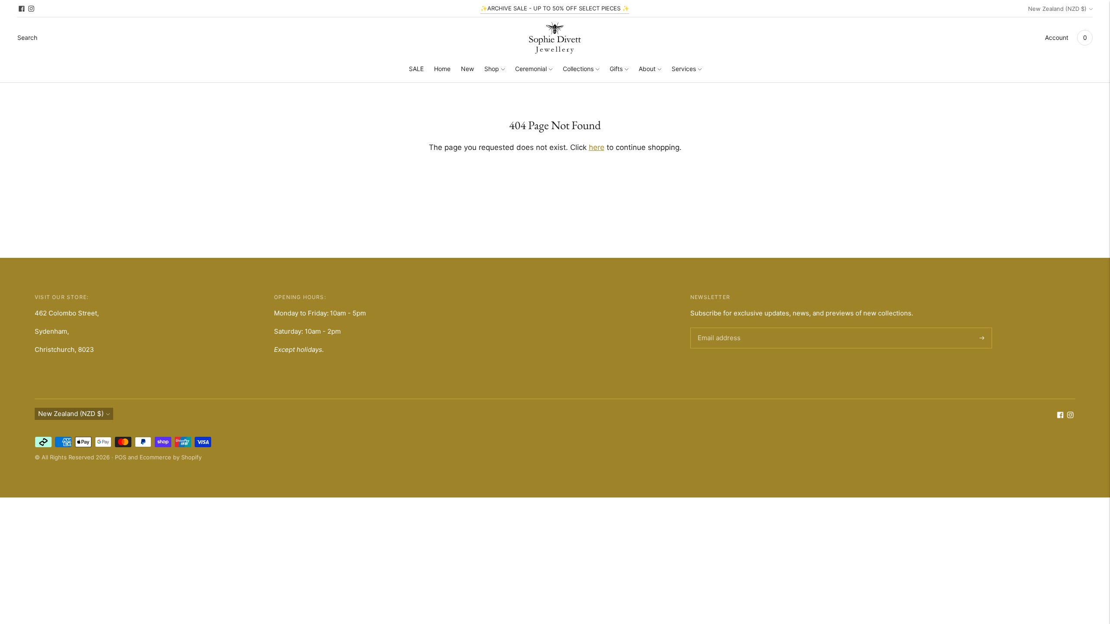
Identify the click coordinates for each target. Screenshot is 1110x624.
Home (442, 68)
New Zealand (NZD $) (1057, 8)
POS (120, 457)
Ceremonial (531, 68)
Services (684, 68)
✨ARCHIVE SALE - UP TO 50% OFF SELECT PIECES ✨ (554, 8)
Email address (717, 328)
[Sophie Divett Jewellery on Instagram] (31, 9)
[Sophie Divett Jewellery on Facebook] (22, 9)
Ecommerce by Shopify (171, 457)
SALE (416, 68)
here (596, 147)
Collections (578, 68)
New (467, 68)
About (647, 68)
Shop (491, 68)
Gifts (616, 68)
